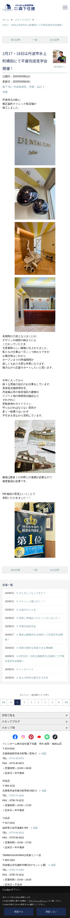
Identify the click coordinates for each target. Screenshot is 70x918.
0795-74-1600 (16, 795)
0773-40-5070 (16, 758)
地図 (43, 753)
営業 (5, 92)
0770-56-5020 (16, 832)
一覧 (35, 39)
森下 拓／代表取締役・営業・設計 (22, 86)
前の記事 (15, 39)
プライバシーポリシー (38, 900)
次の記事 (54, 39)
